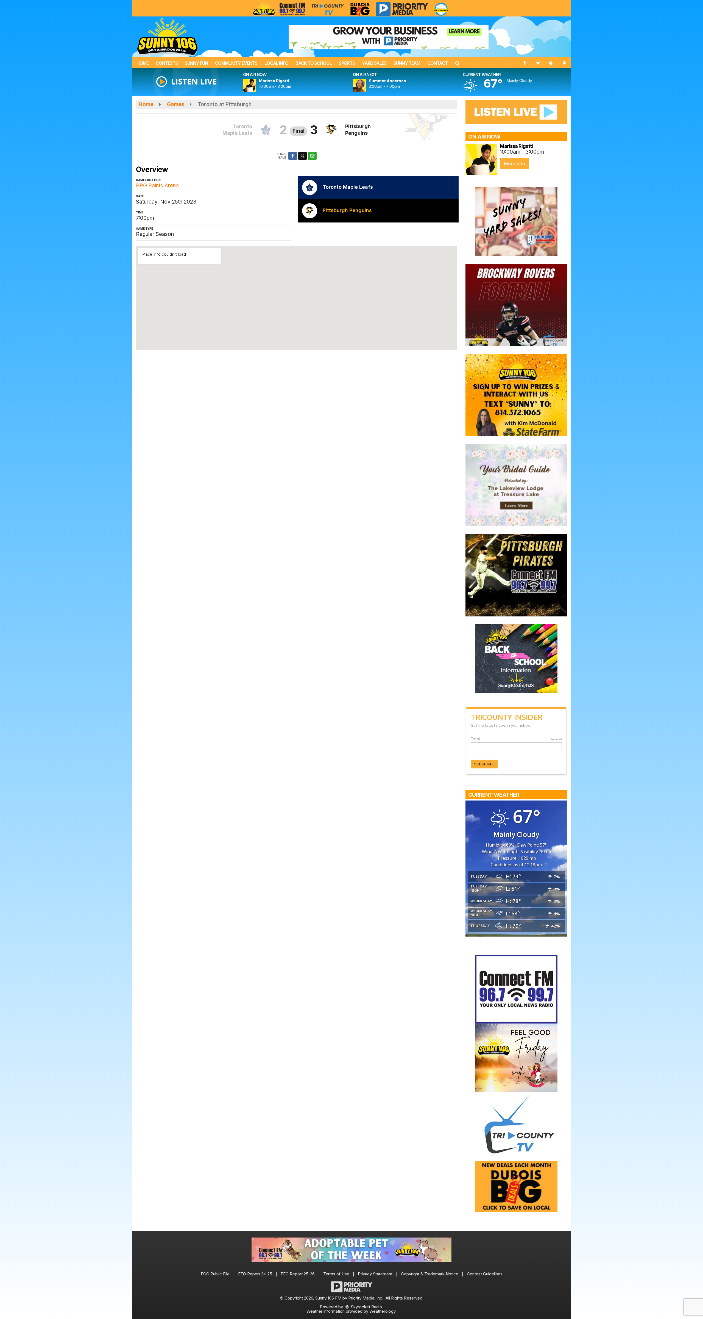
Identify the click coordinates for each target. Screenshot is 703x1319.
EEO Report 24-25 (255, 1273)
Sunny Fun (196, 63)
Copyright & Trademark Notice (429, 1273)
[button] (457, 63)
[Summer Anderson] (366, 85)
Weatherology (382, 1311)
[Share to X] (302, 156)
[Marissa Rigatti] (256, 85)
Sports (347, 63)
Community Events (236, 63)
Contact (437, 63)
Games (175, 104)
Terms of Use (336, 1273)
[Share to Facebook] (292, 156)
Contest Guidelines (485, 1273)
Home (142, 63)
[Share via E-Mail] (312, 156)
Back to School (313, 63)
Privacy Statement (375, 1273)
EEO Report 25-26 (298, 1273)
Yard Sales (374, 63)
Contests (167, 63)
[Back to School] (516, 658)
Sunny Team (407, 63)
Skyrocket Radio (366, 1306)
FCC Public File (215, 1273)
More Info (514, 163)
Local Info (276, 63)
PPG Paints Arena (157, 185)
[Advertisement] (389, 37)
